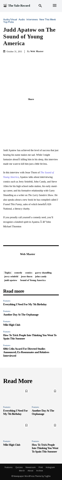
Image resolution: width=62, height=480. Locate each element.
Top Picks (8, 22)
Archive (39, 470)
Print (41, 467)
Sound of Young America (33, 280)
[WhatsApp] (42, 106)
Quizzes (19, 467)
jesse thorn (26, 276)
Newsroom (31, 467)
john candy (41, 276)
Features (6, 301)
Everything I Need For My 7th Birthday (25, 304)
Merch (22, 470)
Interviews (32, 19)
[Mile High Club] (16, 429)
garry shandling (43, 272)
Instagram (50, 467)
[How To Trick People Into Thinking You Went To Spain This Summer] (45, 429)
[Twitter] (27, 106)
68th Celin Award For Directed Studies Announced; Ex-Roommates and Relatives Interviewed (26, 352)
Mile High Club (11, 324)
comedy (18, 272)
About (30, 470)
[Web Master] (10, 259)
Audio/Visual (10, 19)
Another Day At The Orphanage (20, 314)
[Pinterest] (34, 106)
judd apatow (10, 280)
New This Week (47, 19)
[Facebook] (20, 106)
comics (28, 272)
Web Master (37, 51)
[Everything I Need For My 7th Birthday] (16, 395)
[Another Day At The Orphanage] (45, 395)
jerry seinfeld (11, 276)
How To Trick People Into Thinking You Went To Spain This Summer (45, 448)
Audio (22, 19)
